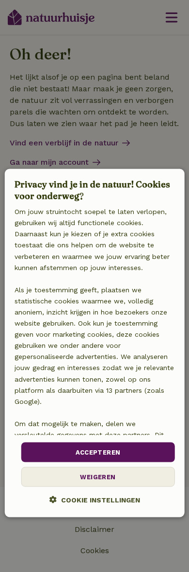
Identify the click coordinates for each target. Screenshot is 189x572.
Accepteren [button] (98, 452)
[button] (94, 499)
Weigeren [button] (97, 477)
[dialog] (95, 343)
